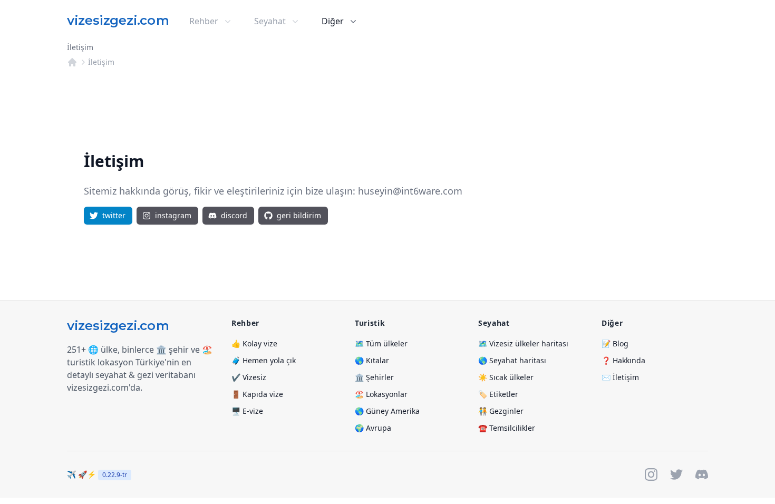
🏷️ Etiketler (498, 394)
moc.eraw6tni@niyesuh (410, 191)
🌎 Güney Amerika (387, 411)
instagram (173, 215)
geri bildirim (299, 215)
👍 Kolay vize (254, 343)
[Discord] (701, 474)
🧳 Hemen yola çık (263, 360)
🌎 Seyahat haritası (512, 360)
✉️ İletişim (620, 377)
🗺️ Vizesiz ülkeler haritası (523, 343)
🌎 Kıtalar (372, 360)
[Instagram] (651, 474)
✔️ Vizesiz (248, 377)
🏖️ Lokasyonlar (381, 394)
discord (234, 215)
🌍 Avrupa (373, 428)
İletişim (101, 62)
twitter (113, 215)
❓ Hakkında (623, 360)
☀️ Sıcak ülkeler (506, 377)
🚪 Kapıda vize (257, 394)
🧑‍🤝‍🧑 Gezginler (501, 411)
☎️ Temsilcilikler (506, 428)
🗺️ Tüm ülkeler (381, 343)
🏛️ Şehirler (374, 377)
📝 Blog (615, 343)
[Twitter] (676, 474)
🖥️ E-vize (247, 411)
